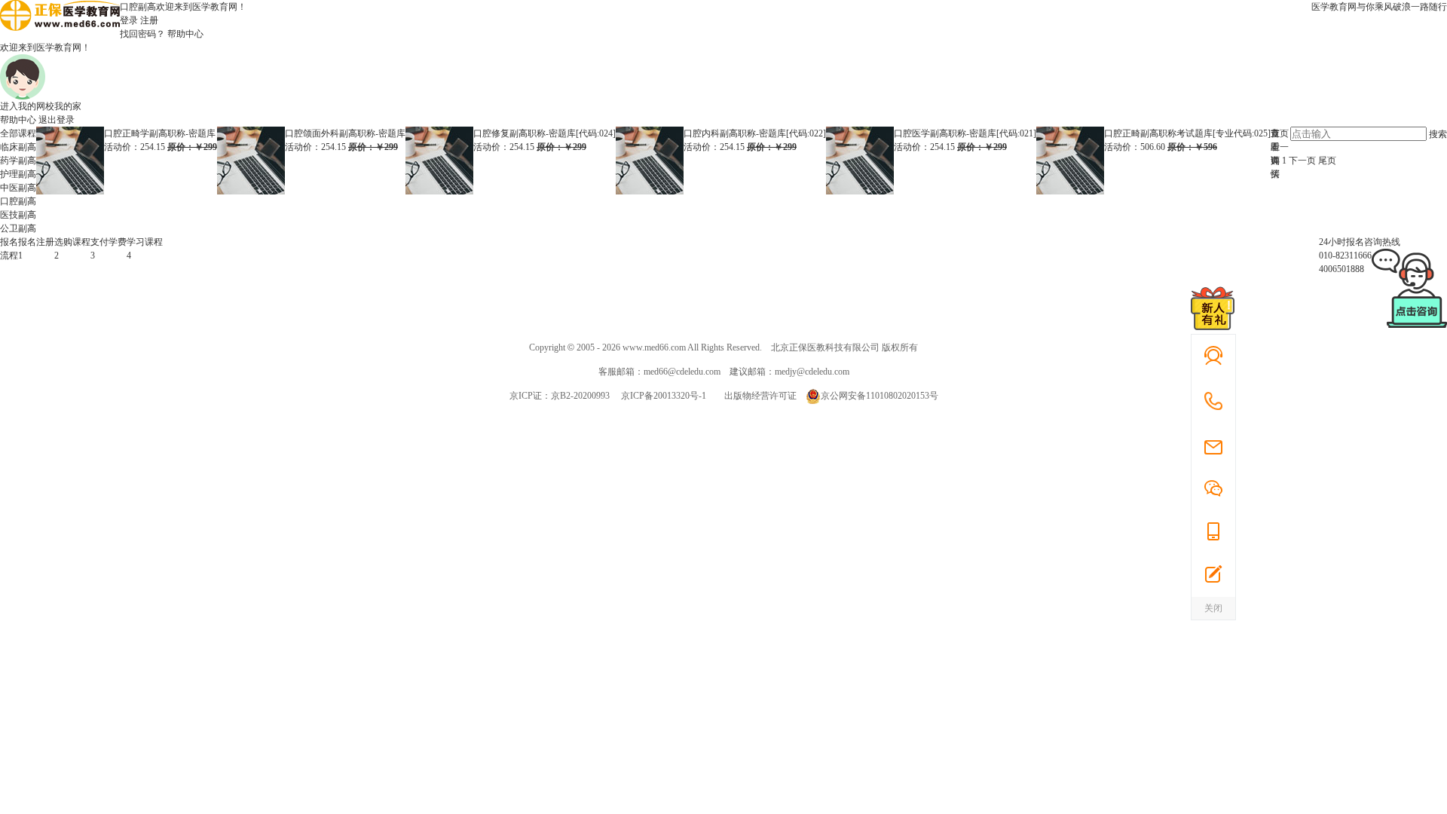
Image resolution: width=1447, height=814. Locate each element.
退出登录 (56, 120)
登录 (129, 20)
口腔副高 (18, 201)
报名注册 (36, 242)
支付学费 (108, 242)
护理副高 (18, 174)
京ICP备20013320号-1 (663, 395)
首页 (1280, 133)
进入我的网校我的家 (40, 106)
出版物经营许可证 (760, 395)
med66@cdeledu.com (682, 371)
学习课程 (145, 242)
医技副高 (18, 215)
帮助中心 (185, 34)
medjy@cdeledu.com (812, 371)
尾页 (1327, 160)
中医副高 (18, 187)
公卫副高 (18, 228)
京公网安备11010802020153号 (879, 395)
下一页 (1302, 160)
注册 (149, 20)
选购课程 (72, 242)
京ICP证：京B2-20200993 (559, 395)
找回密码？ (142, 34)
